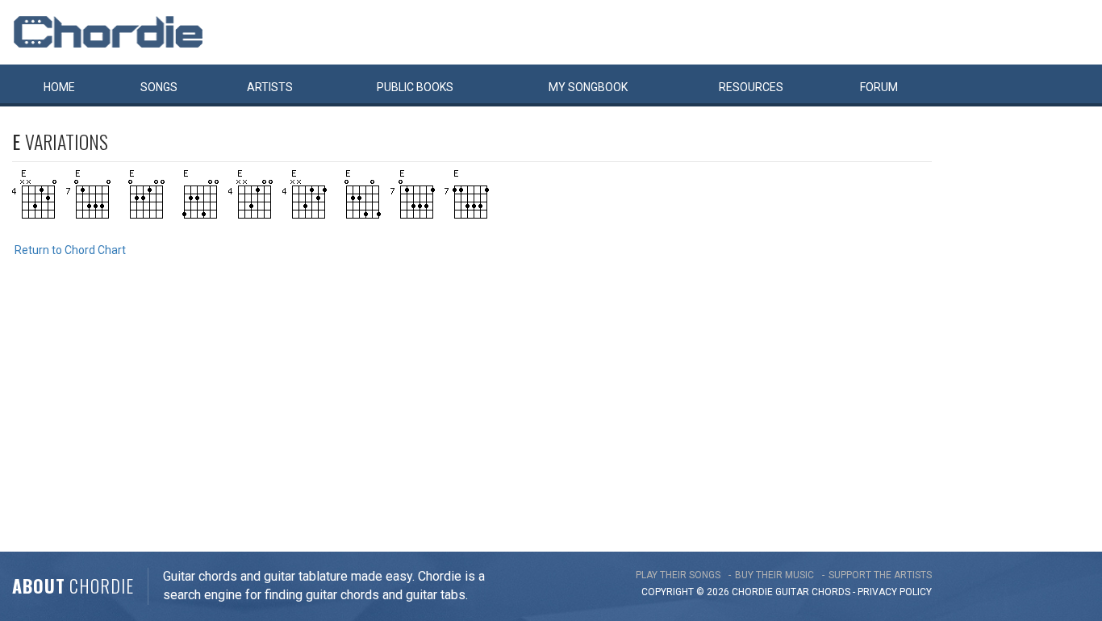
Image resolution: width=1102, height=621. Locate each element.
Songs (158, 87)
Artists (270, 87)
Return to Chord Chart (70, 250)
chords (831, 592)
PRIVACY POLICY (895, 592)
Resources (751, 87)
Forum (879, 87)
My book (588, 87)
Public (415, 87)
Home (59, 87)
